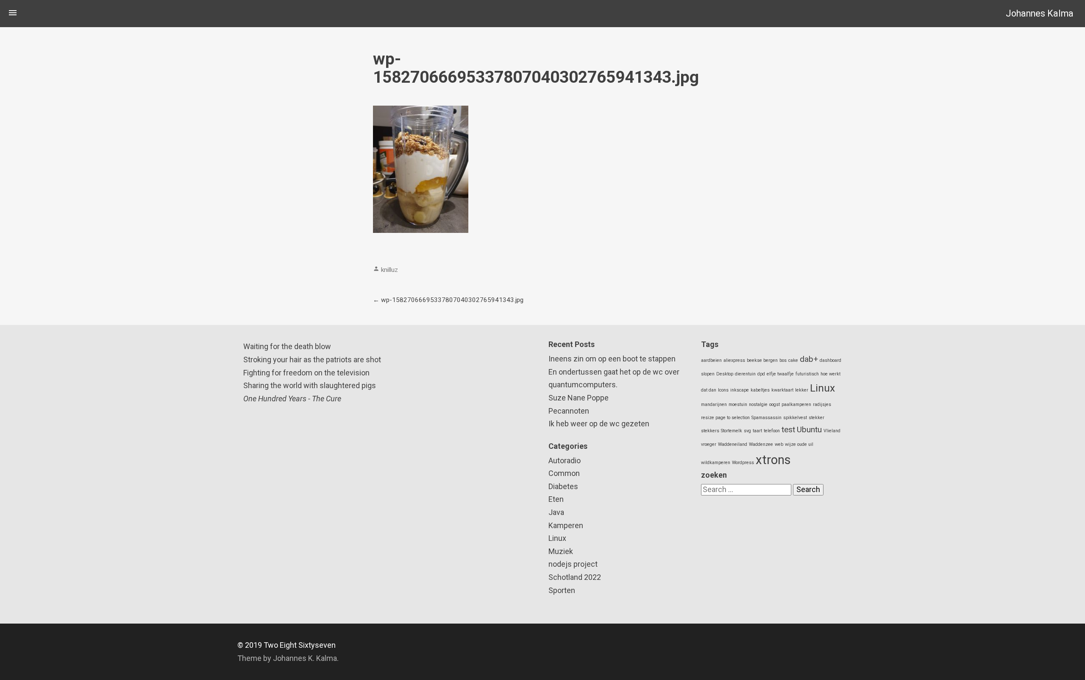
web (779, 444)
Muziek (560, 551)
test (788, 429)
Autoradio (564, 460)
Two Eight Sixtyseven (300, 645)
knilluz (389, 270)
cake (793, 360)
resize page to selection (725, 417)
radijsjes (822, 404)
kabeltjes (760, 390)
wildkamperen (715, 462)
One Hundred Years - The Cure (292, 398)
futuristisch (807, 374)
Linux (557, 538)
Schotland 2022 (574, 577)
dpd (761, 374)
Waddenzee (761, 444)
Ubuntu (809, 429)
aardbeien (711, 360)
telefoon (772, 431)
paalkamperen (796, 404)
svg (747, 431)
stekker (816, 417)
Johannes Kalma (1040, 13)
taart (757, 431)
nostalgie (758, 404)
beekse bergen (762, 360)
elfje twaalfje (780, 374)
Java (556, 512)
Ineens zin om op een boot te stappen (612, 358)
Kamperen (565, 525)
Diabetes (563, 486)
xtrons (773, 460)
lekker (801, 390)
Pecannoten (568, 410)
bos (783, 360)
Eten (556, 499)
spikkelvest (795, 417)
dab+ (809, 359)
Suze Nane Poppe (578, 397)
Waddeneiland (732, 444)
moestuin (738, 404)
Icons (723, 390)
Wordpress (743, 462)
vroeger (708, 444)
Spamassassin (766, 417)
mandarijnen (714, 404)
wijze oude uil (799, 444)
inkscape (739, 390)
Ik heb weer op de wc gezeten (598, 423)
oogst (774, 404)
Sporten (561, 590)
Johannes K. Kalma (305, 658)
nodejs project (573, 564)
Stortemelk (731, 431)
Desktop (724, 374)
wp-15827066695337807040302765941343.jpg (452, 300)
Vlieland (831, 431)
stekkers (710, 431)
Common (564, 473)
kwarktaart (782, 390)
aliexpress (734, 360)
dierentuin (745, 374)
